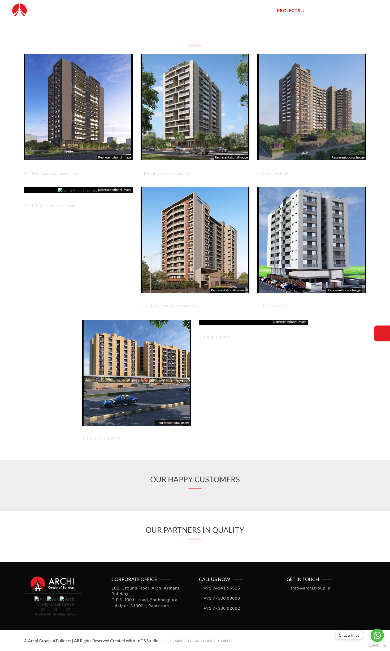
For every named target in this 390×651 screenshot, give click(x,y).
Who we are (251, 10)
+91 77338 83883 (221, 597)
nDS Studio (148, 640)
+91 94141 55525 (221, 587)
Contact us (326, 10)
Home (222, 10)
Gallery (361, 10)
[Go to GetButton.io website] (377, 645)
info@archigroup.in (310, 587)
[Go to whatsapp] (377, 635)
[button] (18, 637)
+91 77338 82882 (221, 607)
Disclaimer (175, 641)
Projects (289, 10)
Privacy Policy (201, 641)
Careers (225, 641)
